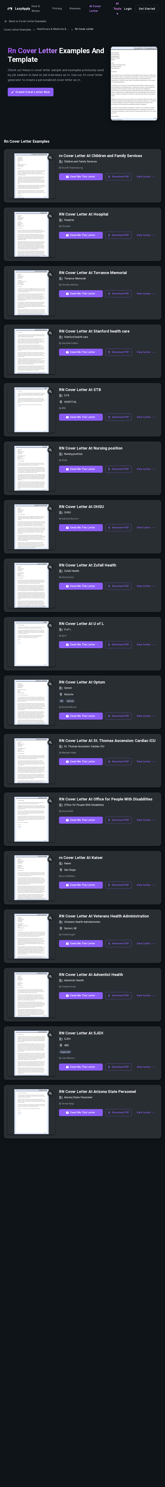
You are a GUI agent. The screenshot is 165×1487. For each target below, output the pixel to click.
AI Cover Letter (95, 9)
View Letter (144, 176)
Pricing (57, 8)
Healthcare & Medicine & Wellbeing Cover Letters (53, 29)
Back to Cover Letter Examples (27, 21)
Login (128, 8)
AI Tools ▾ (117, 8)
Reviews (75, 8)
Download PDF (120, 176)
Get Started (147, 8)
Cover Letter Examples (17, 29)
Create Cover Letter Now (32, 92)
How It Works (36, 9)
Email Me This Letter (82, 176)
